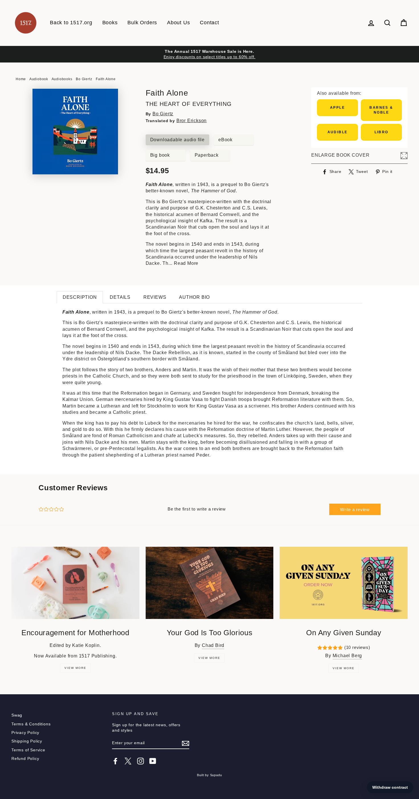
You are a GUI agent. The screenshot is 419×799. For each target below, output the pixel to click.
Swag (16, 715)
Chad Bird (213, 645)
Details (120, 297)
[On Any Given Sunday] (344, 583)
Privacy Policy (25, 733)
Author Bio (194, 297)
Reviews (154, 297)
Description (80, 297)
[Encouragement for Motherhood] (75, 583)
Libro (382, 132)
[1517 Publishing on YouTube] (152, 761)
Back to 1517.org (71, 22)
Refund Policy (25, 758)
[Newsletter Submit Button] (185, 743)
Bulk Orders (142, 22)
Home (21, 79)
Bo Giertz (84, 79)
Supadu (216, 775)
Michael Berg (347, 655)
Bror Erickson (191, 120)
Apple (337, 108)
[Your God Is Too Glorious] (210, 583)
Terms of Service (28, 750)
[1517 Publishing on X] (128, 761)
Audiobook (38, 79)
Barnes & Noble (381, 110)
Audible (338, 132)
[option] (209, 54)
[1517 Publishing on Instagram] (140, 761)
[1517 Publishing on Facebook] (115, 761)
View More (75, 667)
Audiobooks (62, 79)
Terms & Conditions (30, 724)
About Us (178, 22)
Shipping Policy (26, 741)
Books (110, 22)
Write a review (355, 509)
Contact (209, 22)
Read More (186, 263)
